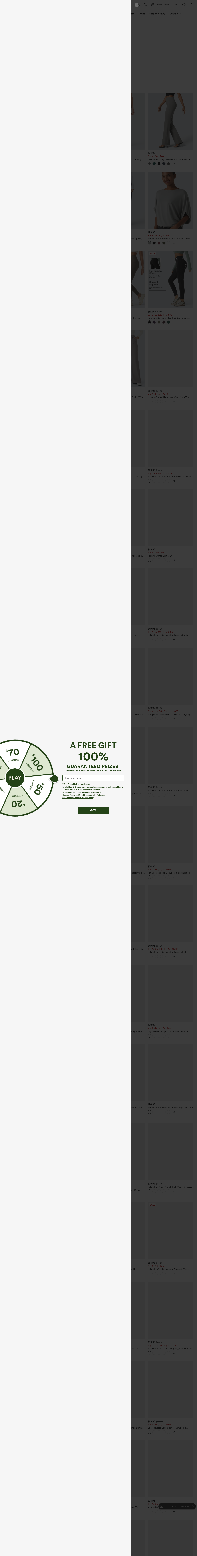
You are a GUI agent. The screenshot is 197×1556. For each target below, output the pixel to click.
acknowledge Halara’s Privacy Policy (78, 798)
